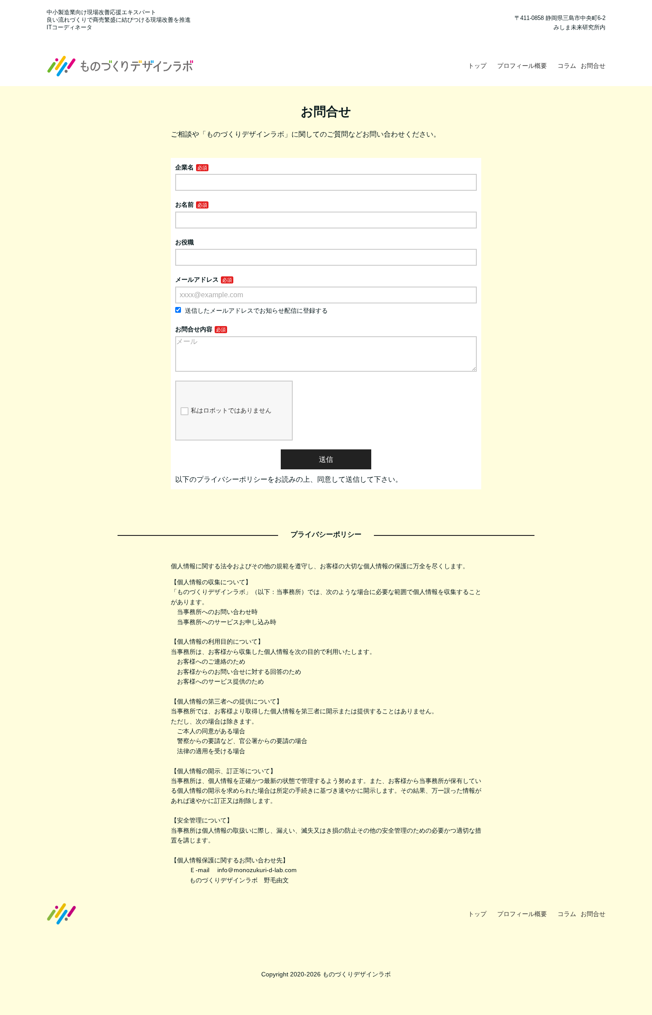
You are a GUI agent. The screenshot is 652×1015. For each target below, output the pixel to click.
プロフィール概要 (522, 65)
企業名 (184, 167)
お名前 (184, 204)
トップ (477, 65)
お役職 (184, 242)
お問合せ (593, 65)
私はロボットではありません (231, 410)
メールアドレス (197, 279)
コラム (567, 65)
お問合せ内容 (193, 329)
